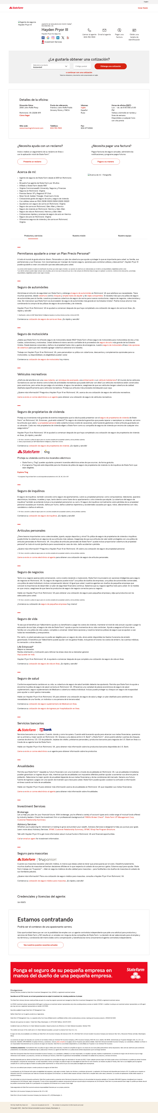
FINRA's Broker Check (94, 817)
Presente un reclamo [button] (32, 162)
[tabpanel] (79, 114)
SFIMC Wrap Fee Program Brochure (99, 829)
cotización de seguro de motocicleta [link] (44, 359)
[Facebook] (43, 37)
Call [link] (18, 839)
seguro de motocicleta (112, 345)
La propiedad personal (47, 423)
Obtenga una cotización (110, 66)
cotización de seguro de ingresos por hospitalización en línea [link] (54, 709)
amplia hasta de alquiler (73, 296)
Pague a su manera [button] (106, 162)
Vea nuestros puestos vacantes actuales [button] (41, 945)
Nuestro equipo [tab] (124, 236)
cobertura (43, 296)
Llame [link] (19, 397)
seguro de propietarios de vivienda (114, 418)
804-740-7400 (56, 128)
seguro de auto (105, 342)
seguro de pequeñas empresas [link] (53, 604)
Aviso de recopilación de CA (40, 1105)
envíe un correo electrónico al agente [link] (39, 557)
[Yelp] (67, 37)
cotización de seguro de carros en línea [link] (45, 319)
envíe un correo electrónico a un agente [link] (41, 397)
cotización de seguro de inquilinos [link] (43, 516)
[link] (104, 36)
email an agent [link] (29, 839)
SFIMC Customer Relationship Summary (66, 829)
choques (57, 296)
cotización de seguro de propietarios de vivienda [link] (49, 446)
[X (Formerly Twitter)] (62, 37)
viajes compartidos (95, 296)
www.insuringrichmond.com (31, 128)
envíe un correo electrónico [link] (35, 751)
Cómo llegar (25, 115)
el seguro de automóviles (80, 293)
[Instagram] (52, 37)
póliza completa (60, 1041)
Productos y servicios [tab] (33, 236)
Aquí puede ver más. (26, 655)
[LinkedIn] (57, 37)
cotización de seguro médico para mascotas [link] (47, 881)
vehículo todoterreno (107, 380)
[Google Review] (48, 37)
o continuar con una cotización (79, 72)
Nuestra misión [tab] (79, 236)
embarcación (88, 380)
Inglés (83, 108)
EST (128, 105)
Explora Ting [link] (22, 472)
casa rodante (49, 380)
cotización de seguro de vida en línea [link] (44, 664)
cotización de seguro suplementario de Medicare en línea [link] (53, 704)
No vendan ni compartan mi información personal (68, 1105)
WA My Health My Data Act (19, 1105)
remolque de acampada (68, 380)
